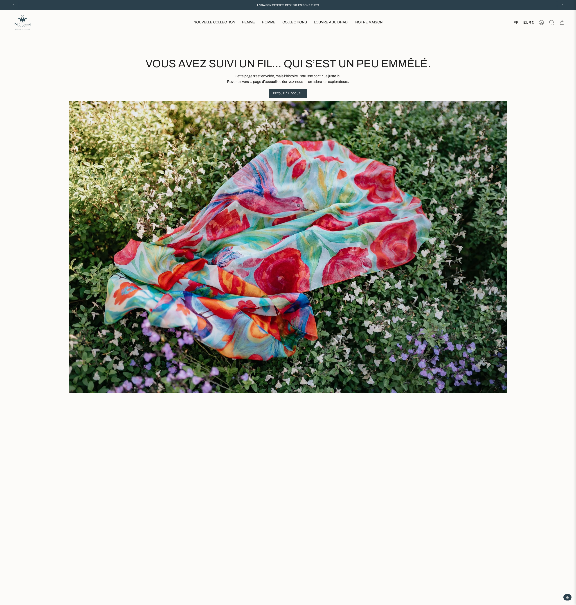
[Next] (563, 5)
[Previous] (13, 5)
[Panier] (562, 22)
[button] (249, 22)
